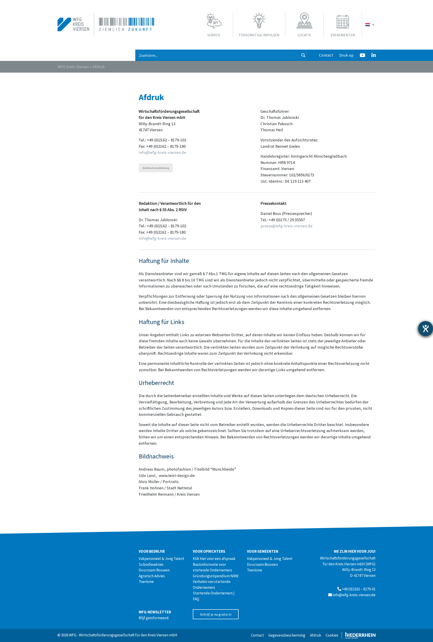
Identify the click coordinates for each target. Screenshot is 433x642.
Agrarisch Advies (152, 575)
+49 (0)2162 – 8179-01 (358, 589)
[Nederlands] (370, 25)
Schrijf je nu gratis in (215, 614)
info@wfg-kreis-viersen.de (162, 152)
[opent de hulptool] (425, 328)
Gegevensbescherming (286, 635)
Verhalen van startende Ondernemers (211, 584)
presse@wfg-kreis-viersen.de (286, 225)
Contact (326, 55)
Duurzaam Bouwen (154, 570)
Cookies (332, 635)
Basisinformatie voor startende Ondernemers (212, 567)
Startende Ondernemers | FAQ (214, 596)
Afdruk (315, 635)
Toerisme (146, 581)
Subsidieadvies (151, 564)
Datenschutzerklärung (156, 168)
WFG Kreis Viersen (73, 66)
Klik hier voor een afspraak (214, 558)
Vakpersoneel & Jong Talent (161, 558)
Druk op (346, 55)
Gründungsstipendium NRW (215, 575)
